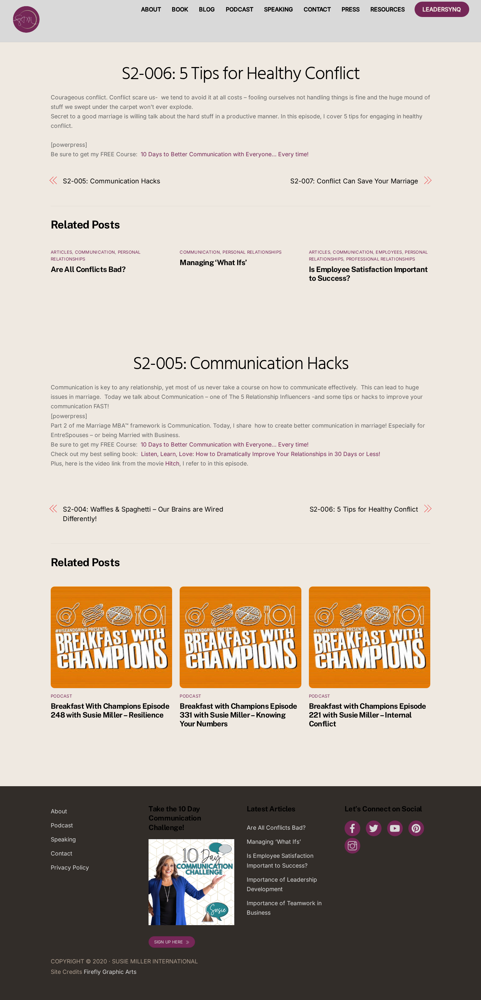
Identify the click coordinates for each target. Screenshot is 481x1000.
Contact (317, 9)
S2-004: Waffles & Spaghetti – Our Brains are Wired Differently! (143, 514)
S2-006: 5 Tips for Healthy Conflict (240, 74)
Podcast (239, 9)
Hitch (171, 463)
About (151, 9)
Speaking (278, 9)
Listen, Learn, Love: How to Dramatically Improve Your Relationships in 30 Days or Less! (261, 453)
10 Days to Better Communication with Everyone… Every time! (226, 154)
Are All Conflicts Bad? (88, 269)
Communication (95, 252)
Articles (61, 252)
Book (180, 9)
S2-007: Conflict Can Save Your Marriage (354, 181)
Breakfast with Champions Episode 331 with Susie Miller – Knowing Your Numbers (238, 715)
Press (351, 9)
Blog (207, 9)
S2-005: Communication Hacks (111, 181)
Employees (389, 252)
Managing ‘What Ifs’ (213, 262)
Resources (387, 9)
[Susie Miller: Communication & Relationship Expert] (25, 32)
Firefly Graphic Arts (110, 971)
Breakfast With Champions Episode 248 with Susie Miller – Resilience (110, 710)
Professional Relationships (380, 259)
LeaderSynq (441, 9)
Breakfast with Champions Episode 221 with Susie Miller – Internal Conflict (367, 715)
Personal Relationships (252, 252)
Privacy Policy (70, 867)
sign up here (168, 942)
